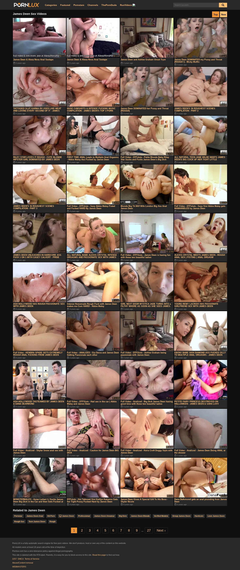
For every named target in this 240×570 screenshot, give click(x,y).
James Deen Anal (35, 516)
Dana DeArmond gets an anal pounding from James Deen (200, 500)
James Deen (68, 516)
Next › (161, 530)
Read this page (99, 555)
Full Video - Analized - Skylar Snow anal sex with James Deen (38, 451)
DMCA (21, 559)
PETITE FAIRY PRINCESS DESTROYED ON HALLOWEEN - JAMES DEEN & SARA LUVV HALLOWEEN (196, 402)
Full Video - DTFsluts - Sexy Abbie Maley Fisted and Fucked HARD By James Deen (91, 207)
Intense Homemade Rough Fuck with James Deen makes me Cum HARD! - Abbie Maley (92, 305)
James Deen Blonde (140, 516)
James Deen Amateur (104, 516)
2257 (14, 559)
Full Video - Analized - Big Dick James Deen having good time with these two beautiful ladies (147, 402)
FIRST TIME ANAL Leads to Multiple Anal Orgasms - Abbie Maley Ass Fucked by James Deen (93, 158)
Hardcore (199, 516)
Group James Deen (181, 516)
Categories (51, 5)
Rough (52, 521)
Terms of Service (32, 559)
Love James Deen (216, 516)
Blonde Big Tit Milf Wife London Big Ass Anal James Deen (144, 207)
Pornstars (78, 5)
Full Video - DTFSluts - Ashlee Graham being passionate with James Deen (143, 353)
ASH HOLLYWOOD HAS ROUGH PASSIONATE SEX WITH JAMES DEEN (39, 305)
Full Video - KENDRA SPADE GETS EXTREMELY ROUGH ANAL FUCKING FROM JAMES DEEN (38, 353)
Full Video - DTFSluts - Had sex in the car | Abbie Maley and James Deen (92, 402)
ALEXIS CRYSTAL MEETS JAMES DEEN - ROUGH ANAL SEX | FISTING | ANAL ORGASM (199, 256)
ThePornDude (109, 5)
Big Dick (123, 516)
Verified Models (161, 516)
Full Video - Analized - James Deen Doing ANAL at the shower (199, 451)
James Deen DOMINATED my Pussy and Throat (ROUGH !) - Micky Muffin (198, 60)
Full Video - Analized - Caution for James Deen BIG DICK (93, 451)
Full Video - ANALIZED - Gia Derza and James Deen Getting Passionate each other (93, 353)
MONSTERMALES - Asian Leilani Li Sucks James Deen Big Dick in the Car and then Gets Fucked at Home (38, 500)
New (223, 14)
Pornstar (18, 516)
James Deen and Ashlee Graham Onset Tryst (143, 59)
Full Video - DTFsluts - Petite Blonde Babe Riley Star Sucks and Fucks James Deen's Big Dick (145, 158)
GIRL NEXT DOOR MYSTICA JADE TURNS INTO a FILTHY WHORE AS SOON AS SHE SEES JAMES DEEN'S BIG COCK (146, 305)
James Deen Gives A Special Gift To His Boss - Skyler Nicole (144, 500)
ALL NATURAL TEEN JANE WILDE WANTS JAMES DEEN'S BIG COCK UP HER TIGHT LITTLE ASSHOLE (199, 158)
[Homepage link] (26, 5)
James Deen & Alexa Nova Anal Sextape (33, 59)
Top (216, 14)
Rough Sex (19, 521)
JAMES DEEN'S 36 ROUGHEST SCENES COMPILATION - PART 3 (33, 207)
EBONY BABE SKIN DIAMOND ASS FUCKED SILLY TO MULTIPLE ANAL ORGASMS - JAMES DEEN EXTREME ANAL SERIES (200, 353)
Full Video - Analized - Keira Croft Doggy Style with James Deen (146, 451)
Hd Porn (51, 516)
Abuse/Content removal (22, 563)
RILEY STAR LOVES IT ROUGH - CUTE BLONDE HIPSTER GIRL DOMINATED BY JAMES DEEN (37, 158)
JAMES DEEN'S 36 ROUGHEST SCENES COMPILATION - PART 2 (194, 109)
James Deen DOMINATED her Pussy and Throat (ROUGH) (144, 109)
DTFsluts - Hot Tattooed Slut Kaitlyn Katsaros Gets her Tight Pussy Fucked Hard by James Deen (92, 500)
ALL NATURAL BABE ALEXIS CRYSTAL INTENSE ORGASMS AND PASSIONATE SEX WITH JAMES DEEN (92, 256)
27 (149, 530)
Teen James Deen (37, 521)
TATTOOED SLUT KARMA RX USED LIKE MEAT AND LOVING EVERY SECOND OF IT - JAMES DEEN (37, 109)
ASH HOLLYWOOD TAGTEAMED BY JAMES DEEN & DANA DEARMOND (38, 402)
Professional (84, 516)
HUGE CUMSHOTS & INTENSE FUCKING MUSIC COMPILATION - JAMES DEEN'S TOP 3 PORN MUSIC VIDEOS (91, 109)
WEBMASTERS (19, 567)
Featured (65, 5)
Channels (93, 5)
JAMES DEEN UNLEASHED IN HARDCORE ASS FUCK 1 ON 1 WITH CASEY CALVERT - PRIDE (37, 256)
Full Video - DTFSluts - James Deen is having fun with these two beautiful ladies (145, 256)
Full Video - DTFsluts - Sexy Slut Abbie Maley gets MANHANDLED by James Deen (199, 207)
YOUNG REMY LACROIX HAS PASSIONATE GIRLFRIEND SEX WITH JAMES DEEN (196, 305)
